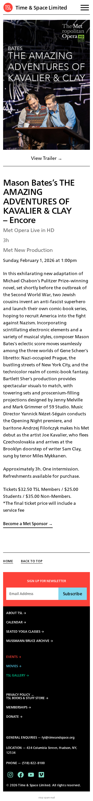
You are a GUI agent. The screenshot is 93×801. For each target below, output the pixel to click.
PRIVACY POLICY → (20, 694)
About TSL (14, 613)
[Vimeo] (41, 775)
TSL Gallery (15, 675)
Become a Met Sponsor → (28, 523)
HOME (8, 561)
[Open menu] (85, 7)
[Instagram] (10, 775)
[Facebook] (21, 775)
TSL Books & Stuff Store (25, 698)
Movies (12, 666)
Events (12, 656)
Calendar (14, 622)
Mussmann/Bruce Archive (27, 640)
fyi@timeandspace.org (58, 737)
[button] (46, 85)
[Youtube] (31, 775)
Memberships (16, 707)
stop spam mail (46, 798)
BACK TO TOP (32, 561)
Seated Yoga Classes (23, 631)
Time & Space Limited (41, 7)
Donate (12, 716)
